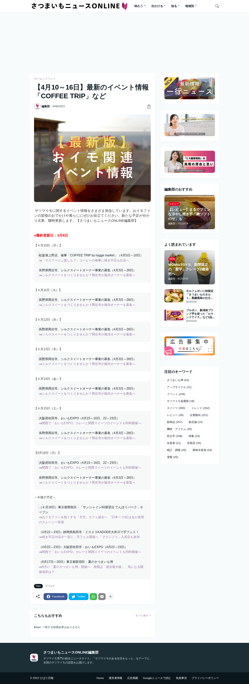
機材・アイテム (179, 429)
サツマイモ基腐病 (181, 401)
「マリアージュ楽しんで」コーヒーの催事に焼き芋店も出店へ (85, 260)
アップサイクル (179, 387)
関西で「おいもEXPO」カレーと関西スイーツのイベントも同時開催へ (91, 423)
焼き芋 (174, 436)
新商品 (174, 422)
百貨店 (194, 443)
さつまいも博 (178, 380)
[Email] (102, 596)
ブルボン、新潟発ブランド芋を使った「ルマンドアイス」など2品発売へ (200, 314)
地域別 (189, 6)
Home (100, 678)
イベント (50, 78)
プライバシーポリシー (205, 678)
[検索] (215, 6)
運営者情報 (115, 678)
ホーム (38, 78)
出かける (157, 6)
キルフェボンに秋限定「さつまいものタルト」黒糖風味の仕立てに (199, 294)
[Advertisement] (124, 42)
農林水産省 (202, 450)
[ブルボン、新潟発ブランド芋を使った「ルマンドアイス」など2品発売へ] (173, 315)
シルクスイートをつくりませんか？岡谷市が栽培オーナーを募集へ (88, 275)
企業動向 (199, 415)
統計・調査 (176, 450)
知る (174, 6)
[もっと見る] (110, 596)
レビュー (175, 415)
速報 (172, 457)
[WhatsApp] (93, 596)
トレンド (200, 408)
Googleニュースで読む (157, 678)
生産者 (174, 443)
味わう (138, 6)
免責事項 (181, 678)
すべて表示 (141, 615)
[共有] (147, 106)
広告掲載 (132, 678)
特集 (194, 436)
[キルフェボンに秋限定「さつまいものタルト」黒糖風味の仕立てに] (173, 295)
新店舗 (196, 422)
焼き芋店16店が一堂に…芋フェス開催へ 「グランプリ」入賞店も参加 (91, 537)
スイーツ (176, 408)
